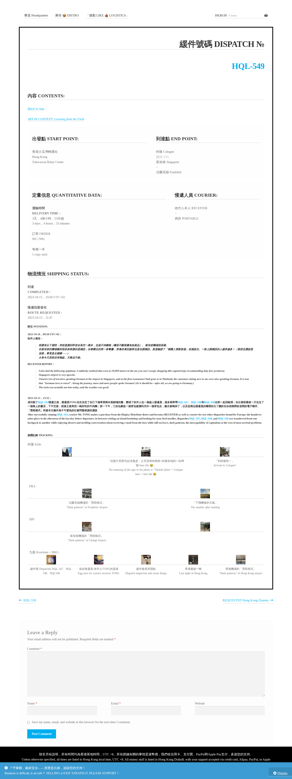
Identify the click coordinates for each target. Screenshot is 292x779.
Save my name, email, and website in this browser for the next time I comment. (81, 722)
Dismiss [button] (282, 773)
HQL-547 (183, 402)
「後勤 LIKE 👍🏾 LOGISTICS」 (107, 15)
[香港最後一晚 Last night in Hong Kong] (193, 560)
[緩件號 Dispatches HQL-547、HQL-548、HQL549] (51, 560)
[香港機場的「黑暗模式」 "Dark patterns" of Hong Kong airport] (240, 560)
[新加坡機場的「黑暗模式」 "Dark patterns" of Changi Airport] (87, 527)
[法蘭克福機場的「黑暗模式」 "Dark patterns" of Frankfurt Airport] (87, 494)
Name (32, 703)
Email (116, 703)
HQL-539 (29, 600)
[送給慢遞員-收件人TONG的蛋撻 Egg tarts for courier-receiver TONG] (98, 560)
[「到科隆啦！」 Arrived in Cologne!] (224, 452)
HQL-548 (196, 402)
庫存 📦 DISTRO (67, 15)
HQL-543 (43, 402)
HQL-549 (248, 66)
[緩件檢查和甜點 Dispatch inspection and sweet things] (146, 560)
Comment (34, 648)
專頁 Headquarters (36, 15)
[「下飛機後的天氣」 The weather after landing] (205, 494)
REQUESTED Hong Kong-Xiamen (246, 600)
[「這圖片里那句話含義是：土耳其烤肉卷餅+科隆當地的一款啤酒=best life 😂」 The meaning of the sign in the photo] (145, 452)
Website (200, 703)
